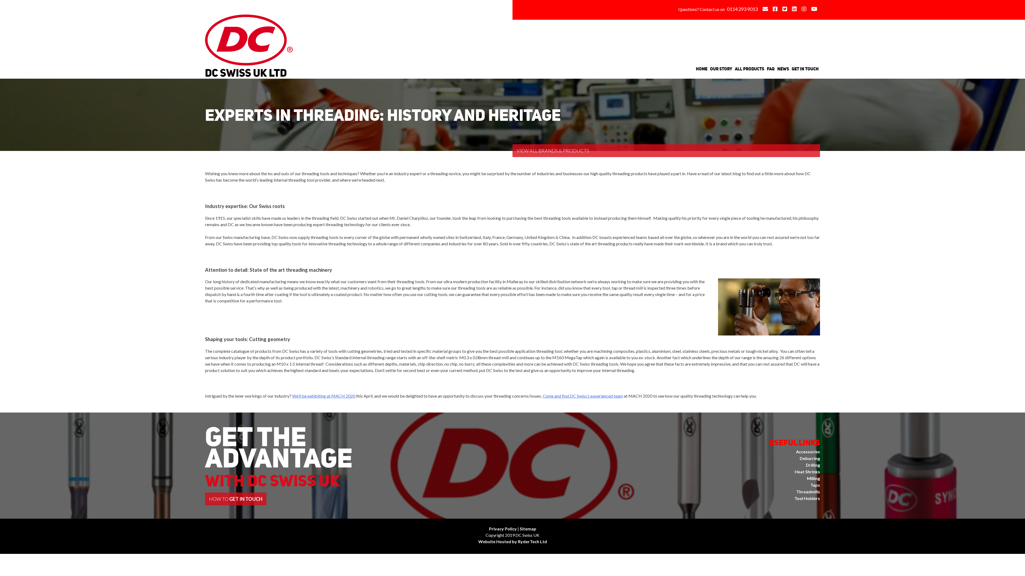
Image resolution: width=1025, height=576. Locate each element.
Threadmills (808, 491)
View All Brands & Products (553, 151)
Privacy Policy (503, 528)
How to (235, 499)
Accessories (808, 451)
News (783, 68)
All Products (749, 68)
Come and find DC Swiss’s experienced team (583, 395)
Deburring (810, 458)
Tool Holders (807, 498)
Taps (815, 484)
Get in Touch (805, 68)
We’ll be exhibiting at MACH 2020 (323, 395)
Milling (813, 478)
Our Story (721, 68)
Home (701, 68)
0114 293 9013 (742, 9)
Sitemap (528, 528)
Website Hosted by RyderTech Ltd (512, 541)
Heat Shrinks (807, 471)
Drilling (813, 464)
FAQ (771, 68)
